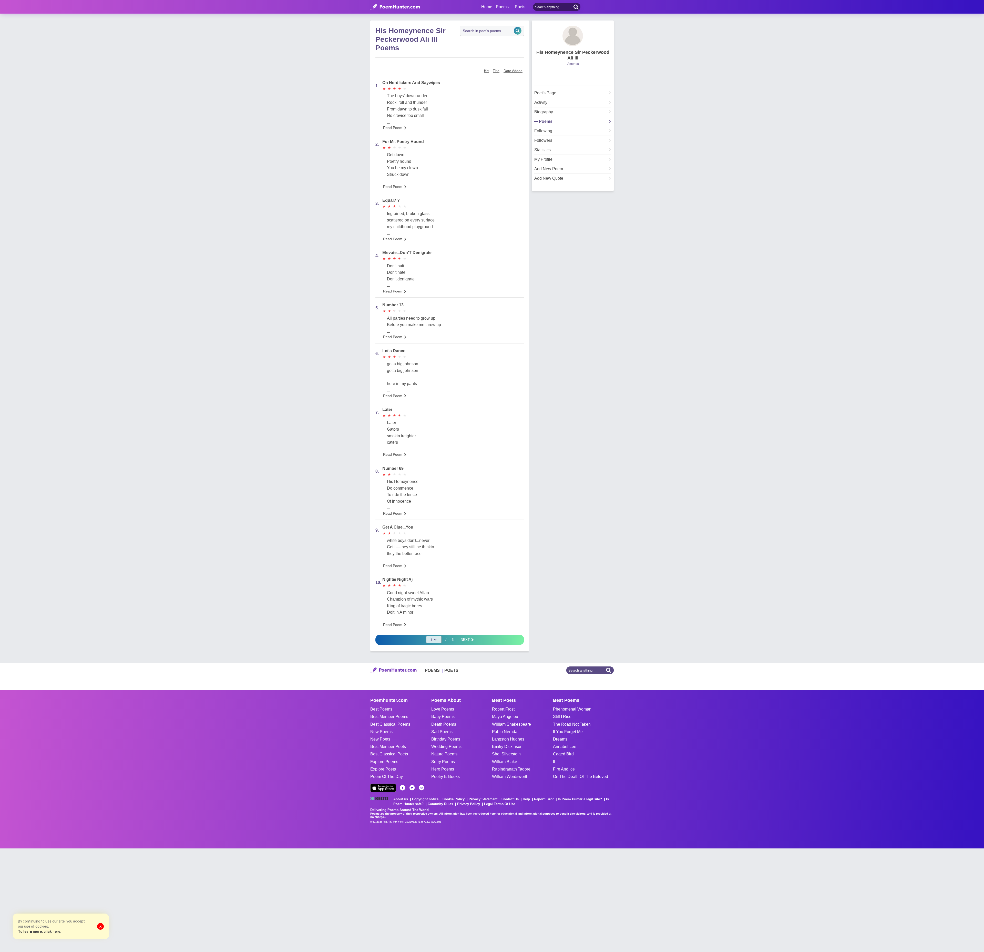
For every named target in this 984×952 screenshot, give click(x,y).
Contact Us (510, 799)
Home (486, 7)
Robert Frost (503, 709)
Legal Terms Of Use (499, 804)
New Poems (381, 732)
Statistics (542, 150)
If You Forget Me (568, 732)
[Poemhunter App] (383, 788)
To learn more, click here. (39, 931)
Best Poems (381, 709)
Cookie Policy (454, 799)
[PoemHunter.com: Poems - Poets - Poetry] (395, 7)
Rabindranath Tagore (511, 769)
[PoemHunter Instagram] (421, 788)
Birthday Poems (445, 739)
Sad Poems (442, 732)
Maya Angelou (505, 716)
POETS (451, 670)
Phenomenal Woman (572, 709)
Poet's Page (545, 93)
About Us (400, 799)
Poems (545, 121)
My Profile (543, 159)
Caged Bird (563, 754)
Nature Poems (444, 754)
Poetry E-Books (445, 776)
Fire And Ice (564, 769)
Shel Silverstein (506, 754)
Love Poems (442, 709)
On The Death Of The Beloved (580, 776)
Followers (543, 140)
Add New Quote (548, 178)
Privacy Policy (468, 804)
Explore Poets (383, 769)
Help (526, 799)
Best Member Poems (389, 716)
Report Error (544, 799)
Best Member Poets (388, 746)
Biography (543, 112)
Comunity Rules (440, 804)
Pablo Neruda (504, 732)
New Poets (380, 739)
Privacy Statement (483, 799)
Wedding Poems (446, 746)
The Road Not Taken (572, 724)
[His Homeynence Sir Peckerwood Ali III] (572, 36)
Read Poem (392, 128)
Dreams (560, 739)
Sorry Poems (443, 761)
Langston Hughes (508, 739)
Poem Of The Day (386, 776)
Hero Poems (442, 769)
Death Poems (443, 724)
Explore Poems (384, 761)
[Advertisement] (77, 899)
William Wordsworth (510, 776)
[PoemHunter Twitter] (412, 788)
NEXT (466, 640)
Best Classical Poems (390, 724)
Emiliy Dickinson (507, 746)
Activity (540, 102)
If (554, 761)
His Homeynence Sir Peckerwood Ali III (572, 55)
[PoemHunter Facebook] (402, 788)
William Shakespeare (511, 724)
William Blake (504, 761)
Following (543, 131)
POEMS (432, 670)
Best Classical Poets (389, 754)
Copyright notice (425, 799)
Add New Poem (548, 169)
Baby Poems (443, 716)
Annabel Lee (564, 746)
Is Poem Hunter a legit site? (580, 799)
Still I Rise (562, 716)
